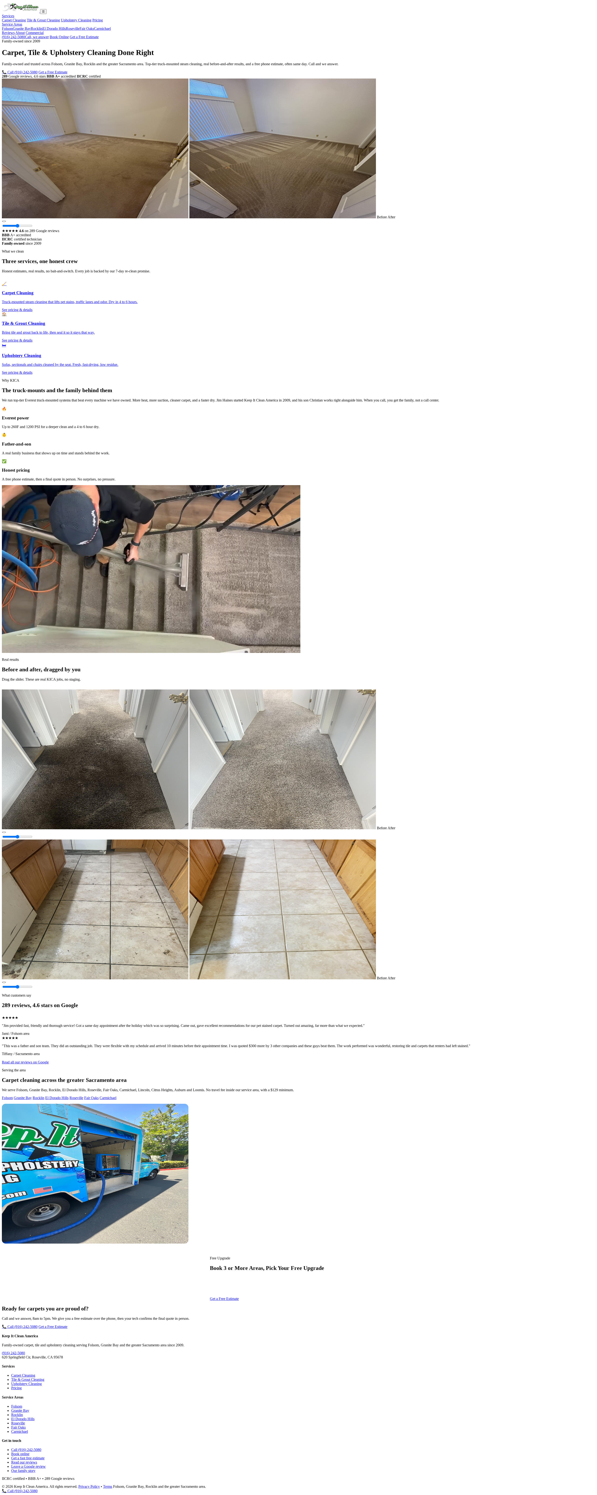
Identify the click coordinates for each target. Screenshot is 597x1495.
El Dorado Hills (54, 29)
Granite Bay (22, 29)
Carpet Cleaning (14, 20)
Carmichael (102, 29)
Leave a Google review (28, 1466)
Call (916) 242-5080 (26, 1450)
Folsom (7, 29)
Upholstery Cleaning (76, 20)
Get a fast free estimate (28, 1458)
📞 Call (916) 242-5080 (20, 72)
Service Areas (12, 24)
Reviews (8, 33)
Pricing (97, 20)
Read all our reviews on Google (25, 1062)
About (20, 33)
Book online (20, 1454)
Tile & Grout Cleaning (43, 20)
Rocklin (36, 29)
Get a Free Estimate (84, 37)
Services (8, 16)
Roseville (73, 29)
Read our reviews (24, 1462)
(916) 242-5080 (25, 37)
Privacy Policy (89, 1486)
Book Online (59, 37)
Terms (107, 1486)
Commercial (35, 33)
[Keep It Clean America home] (21, 11)
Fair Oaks (87, 29)
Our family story (23, 1471)
